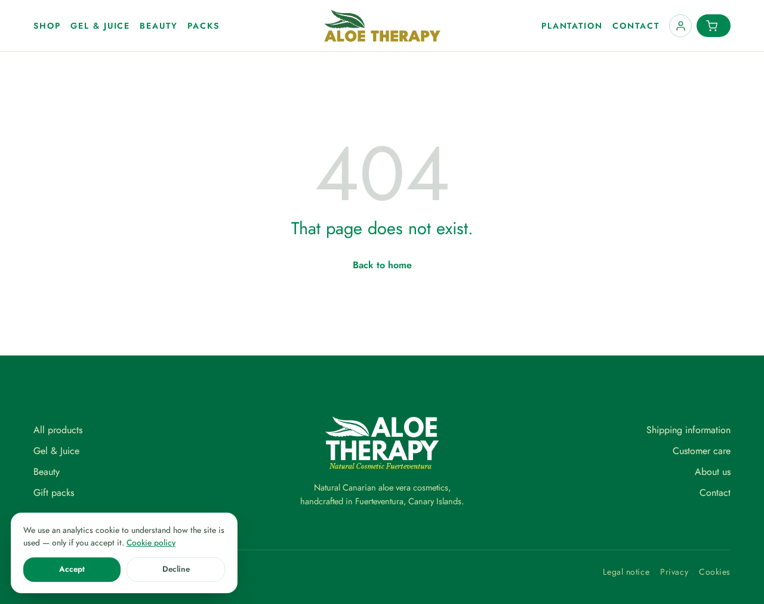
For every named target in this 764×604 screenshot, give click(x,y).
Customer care (702, 451)
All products (57, 430)
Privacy (674, 572)
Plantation (572, 26)
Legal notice (626, 572)
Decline (176, 569)
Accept (72, 569)
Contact (636, 26)
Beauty (159, 26)
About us (713, 472)
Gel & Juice (100, 26)
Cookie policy (151, 542)
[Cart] (714, 25)
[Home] (382, 25)
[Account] (680, 25)
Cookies (715, 572)
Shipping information (688, 430)
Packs (203, 26)
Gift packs (53, 492)
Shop (47, 26)
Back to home (382, 265)
